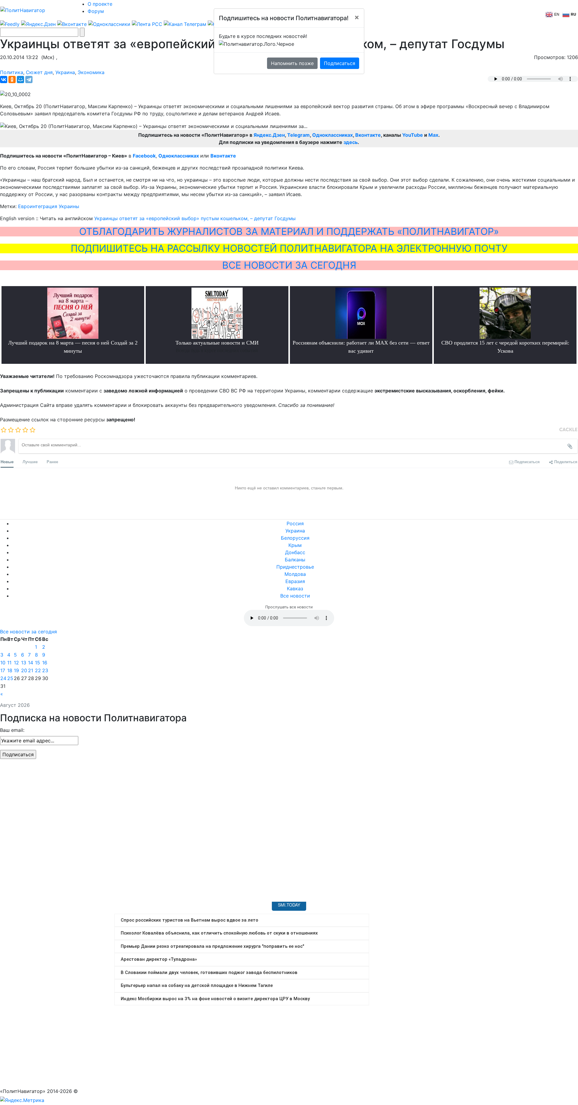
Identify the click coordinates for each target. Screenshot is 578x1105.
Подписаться (339, 63)
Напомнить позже (292, 63)
